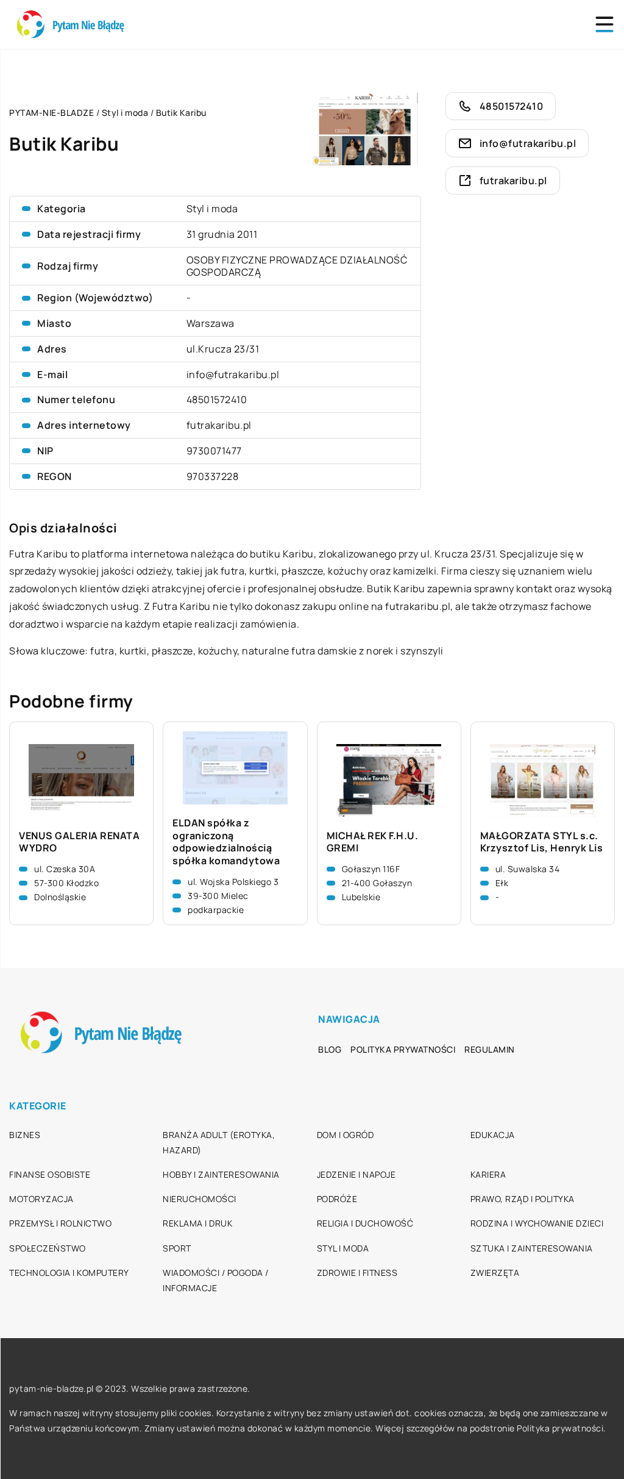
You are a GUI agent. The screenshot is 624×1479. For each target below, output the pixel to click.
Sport (177, 1248)
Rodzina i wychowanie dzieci (537, 1223)
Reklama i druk (197, 1223)
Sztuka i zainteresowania (531, 1248)
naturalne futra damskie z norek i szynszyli (343, 650)
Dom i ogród (345, 1135)
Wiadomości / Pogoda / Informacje (216, 1280)
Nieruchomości (199, 1199)
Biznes (24, 1135)
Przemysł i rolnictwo (60, 1223)
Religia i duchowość (365, 1223)
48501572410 (216, 399)
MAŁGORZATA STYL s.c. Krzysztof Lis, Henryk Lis (541, 842)
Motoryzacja (41, 1199)
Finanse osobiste (49, 1174)
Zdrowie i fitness (357, 1272)
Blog (329, 1049)
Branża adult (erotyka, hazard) (219, 1142)
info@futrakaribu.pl (233, 374)
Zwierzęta (495, 1272)
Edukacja (492, 1135)
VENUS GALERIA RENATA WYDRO (79, 842)
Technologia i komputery (69, 1272)
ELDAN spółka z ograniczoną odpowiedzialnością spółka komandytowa (226, 842)
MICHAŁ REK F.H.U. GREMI (373, 842)
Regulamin (489, 1049)
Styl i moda (212, 208)
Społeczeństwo (47, 1248)
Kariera (488, 1174)
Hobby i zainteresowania (221, 1174)
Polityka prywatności (402, 1049)
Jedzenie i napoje (356, 1174)
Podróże (337, 1199)
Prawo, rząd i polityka (522, 1199)
